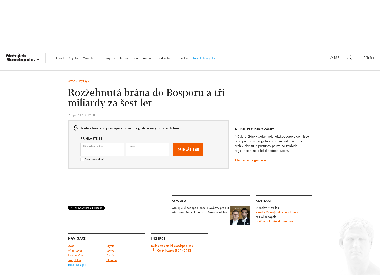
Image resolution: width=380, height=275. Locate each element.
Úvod (60, 58)
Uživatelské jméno (93, 146)
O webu (182, 58)
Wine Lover (91, 58)
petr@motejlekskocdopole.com (274, 221)
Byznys (84, 80)
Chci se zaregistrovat (251, 160)
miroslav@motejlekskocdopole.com (277, 212)
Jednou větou (129, 58)
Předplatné (164, 58)
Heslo (132, 146)
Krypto (73, 58)
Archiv (147, 58)
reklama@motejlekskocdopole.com (172, 246)
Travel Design (202, 58)
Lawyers (109, 58)
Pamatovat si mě (94, 159)
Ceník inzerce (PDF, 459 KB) (175, 250)
